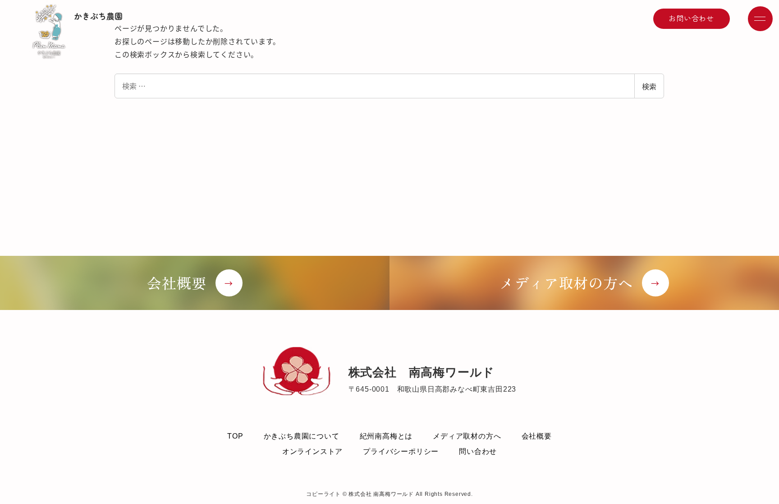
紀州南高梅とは (386, 436)
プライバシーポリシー (401, 451)
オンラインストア (312, 451)
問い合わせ (478, 451)
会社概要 (537, 436)
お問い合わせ (691, 18)
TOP (235, 436)
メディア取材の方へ (467, 436)
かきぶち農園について (301, 436)
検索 (649, 86)
